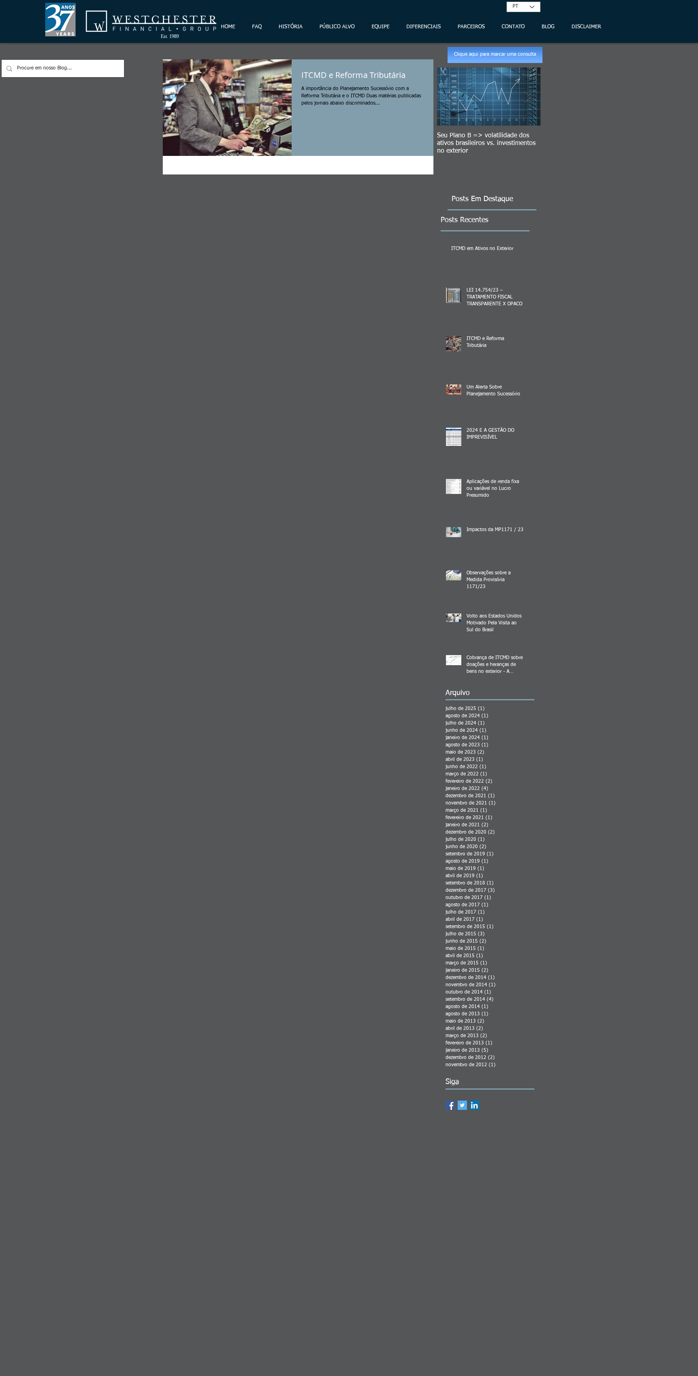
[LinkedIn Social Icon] (474, 1105)
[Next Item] (527, 96)
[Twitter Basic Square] (462, 1105)
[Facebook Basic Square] (450, 1105)
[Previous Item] (450, 96)
